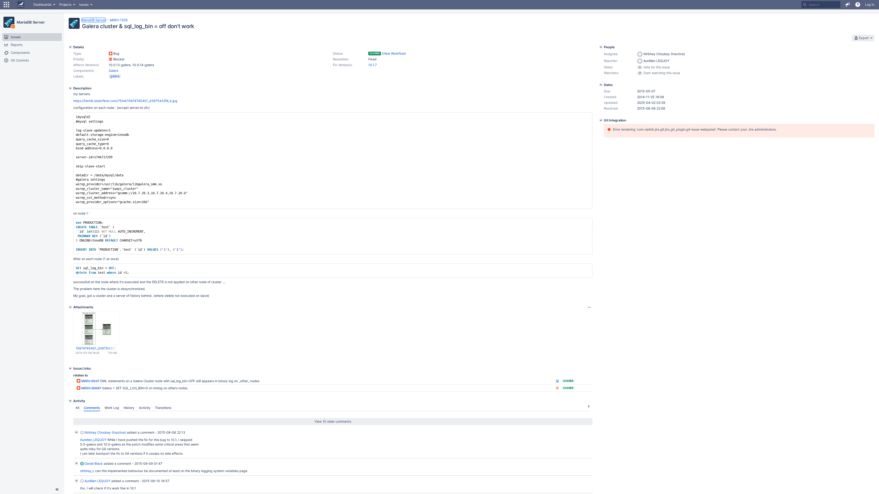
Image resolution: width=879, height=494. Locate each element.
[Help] (858, 4)
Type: (77, 53)
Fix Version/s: (343, 65)
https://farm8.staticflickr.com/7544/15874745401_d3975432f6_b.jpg (125, 101)
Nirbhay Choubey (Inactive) (105, 432)
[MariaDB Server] (8, 22)
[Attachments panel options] (589, 307)
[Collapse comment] (76, 432)
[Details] (70, 47)
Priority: (79, 59)
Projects (65, 4)
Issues (84, 4)
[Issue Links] (70, 368)
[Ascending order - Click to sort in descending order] (589, 406)
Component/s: (83, 70)
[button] (6, 4)
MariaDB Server (31, 22)
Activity (144, 408)
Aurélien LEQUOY (97, 481)
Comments (92, 408)
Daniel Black (93, 463)
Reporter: (611, 61)
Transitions (163, 408)
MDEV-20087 (91, 388)
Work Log (112, 408)
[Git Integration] (600, 120)
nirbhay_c (87, 471)
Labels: (78, 76)
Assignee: (611, 54)
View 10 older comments (333, 421)
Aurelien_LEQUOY (93, 440)
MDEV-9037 (90, 381)
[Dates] (600, 84)
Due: (607, 91)
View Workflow (394, 53)
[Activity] (70, 401)
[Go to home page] (21, 4)
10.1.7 (372, 65)
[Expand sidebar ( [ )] (57, 489)
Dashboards (42, 4)
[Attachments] (70, 307)
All (77, 408)
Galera (113, 70)
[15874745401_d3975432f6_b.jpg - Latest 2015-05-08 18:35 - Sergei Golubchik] (96, 328)
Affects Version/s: (86, 65)
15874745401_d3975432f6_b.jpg (96, 348)
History (129, 408)
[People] (600, 47)
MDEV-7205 (119, 20)
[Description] (70, 88)
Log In (869, 4)
